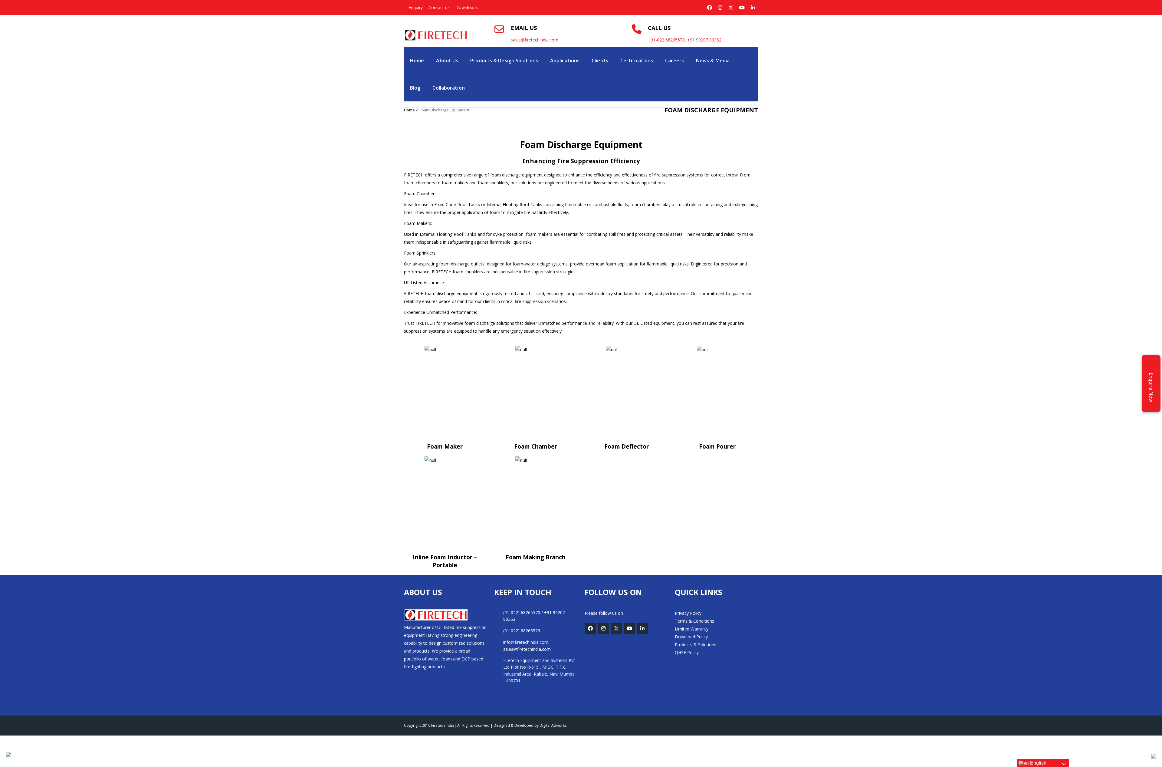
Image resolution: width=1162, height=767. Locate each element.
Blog (415, 87)
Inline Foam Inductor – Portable (445, 561)
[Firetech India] (436, 28)
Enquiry (416, 7)
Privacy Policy (688, 613)
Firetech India (442, 725)
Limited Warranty (691, 629)
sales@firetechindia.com (534, 40)
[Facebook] (709, 7)
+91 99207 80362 (704, 40)
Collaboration (448, 87)
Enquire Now (1151, 386)
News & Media (713, 60)
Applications (564, 60)
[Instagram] (720, 7)
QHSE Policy (687, 652)
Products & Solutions (695, 644)
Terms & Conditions (694, 621)
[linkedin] (753, 7)
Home (417, 60)
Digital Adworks (553, 725)
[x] (730, 7)
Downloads (466, 7)
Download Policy (691, 637)
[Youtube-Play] (742, 7)
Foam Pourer (717, 446)
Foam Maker (445, 446)
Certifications (636, 60)
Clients (600, 60)
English (1037, 762)
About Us (447, 60)
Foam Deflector (626, 446)
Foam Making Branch (536, 557)
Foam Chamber (535, 446)
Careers (674, 60)
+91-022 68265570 (666, 40)
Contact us (439, 7)
